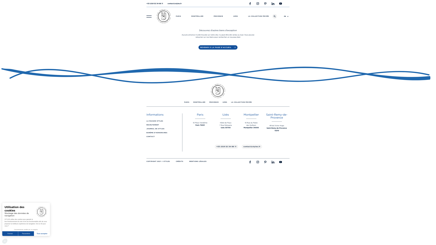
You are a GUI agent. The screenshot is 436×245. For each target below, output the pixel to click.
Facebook (250, 3)
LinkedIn (273, 3)
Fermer (10, 233)
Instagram (257, 3)
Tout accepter (42, 233)
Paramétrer (26, 233)
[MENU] (149, 16)
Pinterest (265, 3)
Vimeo (288, 3)
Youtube (280, 3)
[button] (4, 241)
